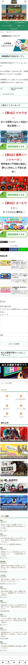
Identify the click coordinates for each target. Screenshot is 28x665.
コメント (4, 315)
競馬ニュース (4, 241)
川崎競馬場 (12, 241)
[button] (26, 383)
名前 (1, 335)
